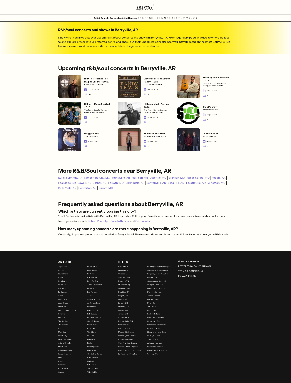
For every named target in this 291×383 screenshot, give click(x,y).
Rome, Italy (151, 310)
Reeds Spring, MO (198, 177)
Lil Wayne (91, 274)
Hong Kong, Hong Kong (156, 332)
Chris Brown (92, 277)
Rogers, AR (219, 177)
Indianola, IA (123, 270)
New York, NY (124, 266)
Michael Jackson (65, 350)
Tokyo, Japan (152, 339)
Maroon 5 (62, 288)
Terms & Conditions (190, 271)
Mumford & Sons (94, 317)
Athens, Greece (153, 295)
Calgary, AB (123, 295)
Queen (61, 372)
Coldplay (61, 285)
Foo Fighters (92, 292)
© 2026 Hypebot (188, 261)
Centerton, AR (87, 188)
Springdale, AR (135, 183)
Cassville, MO (158, 177)
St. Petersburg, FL (125, 285)
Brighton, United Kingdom (157, 274)
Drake (60, 277)
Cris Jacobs (142, 221)
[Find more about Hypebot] (145, 7)
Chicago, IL (122, 274)
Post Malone (92, 270)
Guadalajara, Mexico (126, 335)
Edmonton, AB (124, 328)
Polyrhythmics (119, 221)
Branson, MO (177, 177)
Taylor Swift (63, 266)
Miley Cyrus (92, 266)
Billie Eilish (62, 346)
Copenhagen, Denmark (156, 281)
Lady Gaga (62, 299)
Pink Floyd (91, 306)
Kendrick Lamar (64, 354)
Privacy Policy (187, 276)
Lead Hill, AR (176, 183)
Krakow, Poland (153, 314)
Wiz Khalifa (92, 372)
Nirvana (90, 288)
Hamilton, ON (123, 292)
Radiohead (91, 328)
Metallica (62, 332)
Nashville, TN (123, 281)
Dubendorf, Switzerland (156, 325)
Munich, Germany (154, 292)
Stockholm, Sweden (155, 321)
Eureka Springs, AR (70, 177)
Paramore (62, 365)
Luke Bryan (91, 350)
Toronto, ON (123, 314)
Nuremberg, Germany (156, 288)
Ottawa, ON (123, 310)
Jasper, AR (99, 183)
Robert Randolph (98, 221)
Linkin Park (63, 306)
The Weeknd (63, 325)
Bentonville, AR (156, 183)
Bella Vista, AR (67, 188)
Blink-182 (91, 339)
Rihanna (61, 314)
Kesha (89, 343)
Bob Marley (91, 365)
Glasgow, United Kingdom (157, 270)
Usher (60, 361)
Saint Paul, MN (124, 277)
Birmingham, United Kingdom (159, 266)
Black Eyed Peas (93, 346)
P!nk (60, 357)
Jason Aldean (92, 368)
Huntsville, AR (121, 177)
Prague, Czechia (154, 277)
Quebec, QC (123, 299)
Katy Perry (62, 281)
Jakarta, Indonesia (154, 343)
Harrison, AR (140, 177)
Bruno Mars (63, 274)
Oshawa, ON (123, 306)
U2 (59, 328)
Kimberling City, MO (97, 177)
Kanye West (63, 368)
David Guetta (92, 310)
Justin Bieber (63, 303)
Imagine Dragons (65, 339)
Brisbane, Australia (155, 346)
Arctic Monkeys (93, 303)
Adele (60, 295)
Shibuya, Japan (153, 335)
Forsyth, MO (116, 183)
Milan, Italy (151, 303)
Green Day (62, 335)
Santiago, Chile (153, 354)
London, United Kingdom (128, 346)
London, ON (123, 303)
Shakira (90, 335)
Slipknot (90, 361)
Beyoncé (61, 317)
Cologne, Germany (154, 285)
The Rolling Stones (94, 354)
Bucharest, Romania (155, 317)
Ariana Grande (64, 343)
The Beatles (62, 321)
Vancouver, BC (124, 317)
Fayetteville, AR (196, 183)
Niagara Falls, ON (125, 321)
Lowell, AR (84, 183)
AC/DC (90, 295)
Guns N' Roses (93, 321)
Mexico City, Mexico (126, 332)
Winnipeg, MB (124, 288)
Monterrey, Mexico (125, 339)
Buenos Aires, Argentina (157, 350)
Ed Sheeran (62, 292)
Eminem (61, 270)
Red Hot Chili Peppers (67, 310)
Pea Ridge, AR (67, 183)
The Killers (91, 332)
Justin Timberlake (94, 285)
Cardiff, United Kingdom (128, 343)
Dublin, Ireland (153, 299)
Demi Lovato (92, 325)
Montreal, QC (123, 325)
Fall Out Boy (92, 314)
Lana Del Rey (92, 281)
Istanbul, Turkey (153, 328)
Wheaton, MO (217, 183)
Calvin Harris (92, 357)
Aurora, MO (106, 188)
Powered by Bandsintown (194, 266)
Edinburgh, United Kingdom (129, 350)
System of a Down (94, 299)
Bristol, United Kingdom (127, 354)
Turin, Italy (151, 306)
